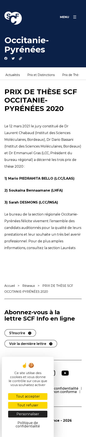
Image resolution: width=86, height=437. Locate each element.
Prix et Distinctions (41, 75)
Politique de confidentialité (55, 388)
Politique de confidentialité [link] (28, 424)
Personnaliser (27, 414)
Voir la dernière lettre (27, 344)
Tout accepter (28, 396)
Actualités (12, 75)
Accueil (9, 286)
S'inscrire (17, 333)
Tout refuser (27, 405)
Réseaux (28, 286)
